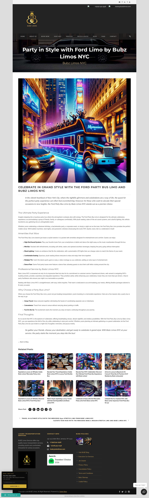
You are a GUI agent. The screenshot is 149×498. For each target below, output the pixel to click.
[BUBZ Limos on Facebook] (122, 2)
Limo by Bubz (121, 319)
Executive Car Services (86, 456)
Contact (113, 36)
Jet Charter (82, 461)
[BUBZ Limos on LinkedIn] (125, 2)
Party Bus (59, 204)
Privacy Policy (83, 465)
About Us (33, 36)
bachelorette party (58, 226)
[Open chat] (144, 492)
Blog (95, 36)
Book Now (45, 36)
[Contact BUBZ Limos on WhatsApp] (126, 491)
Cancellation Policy (85, 469)
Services (69, 36)
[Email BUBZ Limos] (120, 2)
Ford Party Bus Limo (91, 217)
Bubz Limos (31, 282)
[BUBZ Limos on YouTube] (130, 2)
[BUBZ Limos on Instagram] (129, 491)
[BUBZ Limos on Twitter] (127, 2)
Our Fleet (57, 36)
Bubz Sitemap (83, 477)
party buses (45, 264)
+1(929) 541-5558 (100, 6)
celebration (105, 229)
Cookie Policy (83, 481)
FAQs (103, 36)
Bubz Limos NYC (23, 273)
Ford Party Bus (26, 238)
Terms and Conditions (86, 473)
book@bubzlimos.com (123, 6)
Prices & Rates (82, 36)
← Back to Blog (23, 342)
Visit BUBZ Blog (84, 452)
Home (23, 36)
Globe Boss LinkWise (79, 496)
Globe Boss (63, 491)
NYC (31, 319)
